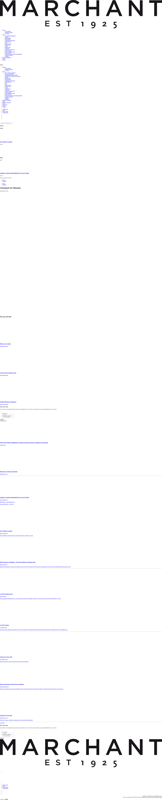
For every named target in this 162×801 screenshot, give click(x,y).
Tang (6, 42)
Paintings (7, 56)
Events (4, 103)
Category (2, 420)
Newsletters (5, 104)
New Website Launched (6, 142)
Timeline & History (9, 32)
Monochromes (8, 38)
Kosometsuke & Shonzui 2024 (11, 75)
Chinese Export (8, 50)
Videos (4, 105)
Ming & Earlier (8, 43)
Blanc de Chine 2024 (9, 73)
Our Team (7, 33)
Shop (4, 34)
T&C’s (4, 110)
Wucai (6, 46)
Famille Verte (7, 45)
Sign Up (2, 419)
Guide (4, 58)
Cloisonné (7, 48)
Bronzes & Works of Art (10, 49)
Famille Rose (7, 47)
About (4, 30)
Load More (2, 722)
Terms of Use (5, 109)
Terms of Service (156, 797)
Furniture (7, 99)
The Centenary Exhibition (10, 35)
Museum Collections (7, 102)
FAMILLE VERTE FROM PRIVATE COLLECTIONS (14, 173)
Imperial (6, 37)
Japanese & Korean (9, 55)
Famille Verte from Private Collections (12, 76)
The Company (8, 31)
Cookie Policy (5, 112)
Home (4, 180)
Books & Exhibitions (7, 57)
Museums (4, 181)
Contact (4, 59)
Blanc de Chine (8, 53)
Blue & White (8, 39)
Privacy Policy (5, 111)
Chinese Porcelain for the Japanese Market (13, 54)
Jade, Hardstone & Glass (10, 51)
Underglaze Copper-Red (10, 40)
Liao (6, 84)
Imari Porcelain (8, 41)
